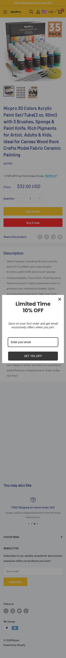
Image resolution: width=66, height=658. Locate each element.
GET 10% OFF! (33, 356)
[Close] (59, 299)
